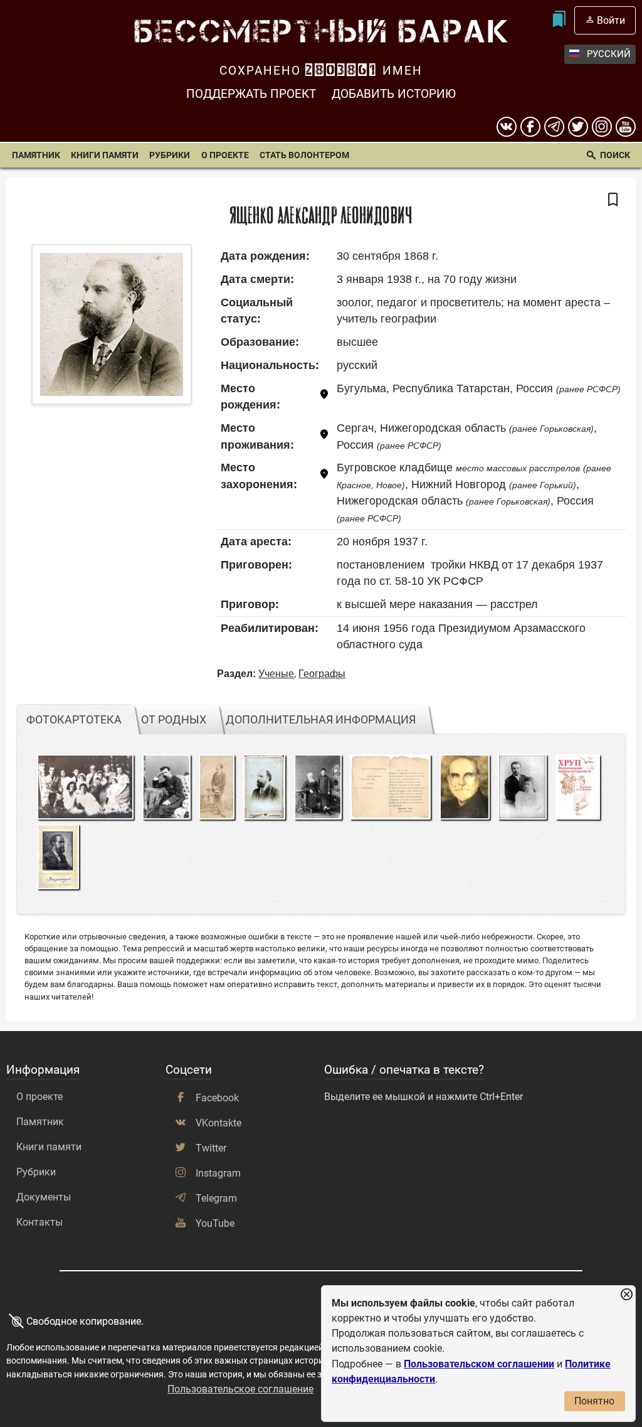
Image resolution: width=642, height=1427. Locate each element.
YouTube (215, 1223)
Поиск (615, 155)
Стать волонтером (304, 155)
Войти (611, 20)
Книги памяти (105, 155)
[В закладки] (613, 200)
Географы (321, 673)
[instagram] (602, 127)
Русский (609, 54)
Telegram (216, 1198)
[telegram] (554, 127)
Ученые (276, 673)
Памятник (36, 155)
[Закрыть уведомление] (626, 1295)
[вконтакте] (507, 127)
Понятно (594, 1401)
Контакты (39, 1222)
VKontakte (218, 1123)
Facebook (217, 1098)
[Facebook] (530, 127)
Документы (43, 1197)
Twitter (211, 1148)
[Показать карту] (324, 397)
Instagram (218, 1173)
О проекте (225, 155)
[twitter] (578, 127)
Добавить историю (394, 94)
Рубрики (169, 155)
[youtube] (626, 127)
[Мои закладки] (559, 20)
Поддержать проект (251, 94)
